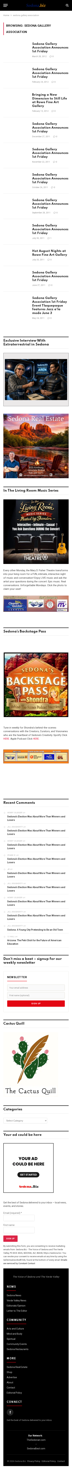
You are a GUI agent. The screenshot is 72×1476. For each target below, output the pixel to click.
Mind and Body (14, 1333)
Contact (11, 1387)
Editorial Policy (14, 1392)
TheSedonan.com (36, 1440)
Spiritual (11, 1339)
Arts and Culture (15, 1328)
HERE (6, 738)
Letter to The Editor (17, 1310)
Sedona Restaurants (17, 1349)
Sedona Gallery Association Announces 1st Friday (50, 48)
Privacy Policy (33, 1461)
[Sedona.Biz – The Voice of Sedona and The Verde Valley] (36, 5)
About (10, 1382)
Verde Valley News (16, 1300)
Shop (9, 1372)
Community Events (17, 1344)
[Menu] (5, 5)
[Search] (67, 5)
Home (6, 15)
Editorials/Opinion (16, 1305)
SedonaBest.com (36, 1448)
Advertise (12, 1377)
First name (9, 1225)
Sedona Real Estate (17, 1367)
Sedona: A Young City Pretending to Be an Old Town (35, 929)
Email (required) (12, 1213)
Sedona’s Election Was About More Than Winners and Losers (36, 818)
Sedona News (14, 1295)
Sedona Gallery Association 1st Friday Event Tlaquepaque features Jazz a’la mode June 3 (49, 306)
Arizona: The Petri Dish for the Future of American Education (34, 942)
